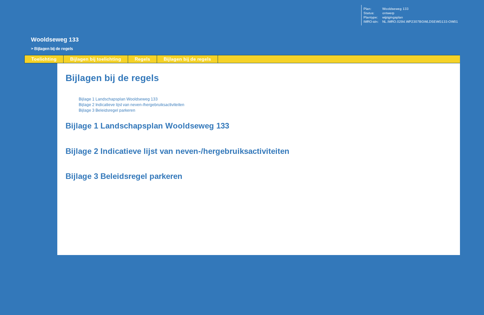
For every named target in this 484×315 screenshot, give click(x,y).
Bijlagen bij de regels (53, 48)
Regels (142, 59)
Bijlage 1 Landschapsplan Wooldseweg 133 (118, 99)
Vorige (41, 101)
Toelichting (44, 59)
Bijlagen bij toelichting (95, 59)
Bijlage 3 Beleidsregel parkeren (107, 110)
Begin (41, 91)
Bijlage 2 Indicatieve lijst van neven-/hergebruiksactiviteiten (131, 104)
